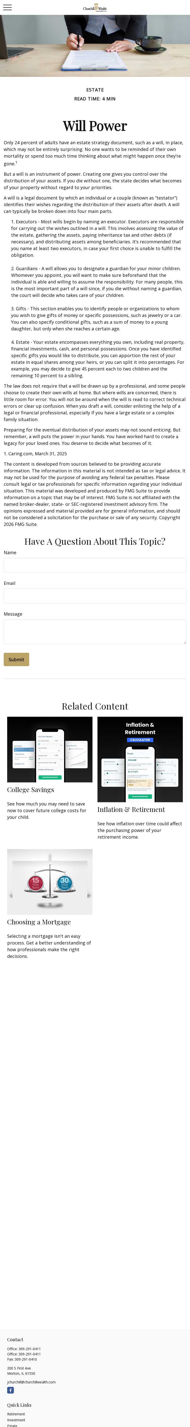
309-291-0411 (30, 1348)
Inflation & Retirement (131, 809)
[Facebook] (10, 1390)
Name (10, 552)
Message (13, 614)
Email (9, 583)
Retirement (16, 1414)
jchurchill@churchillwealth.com (31, 1382)
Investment (16, 1420)
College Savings (30, 789)
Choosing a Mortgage (39, 921)
